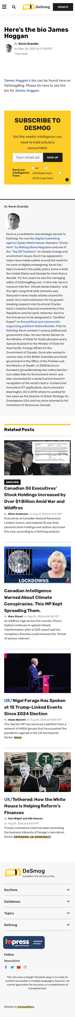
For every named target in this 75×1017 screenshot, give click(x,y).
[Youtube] (18, 967)
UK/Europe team (42, 178)
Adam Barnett (17, 719)
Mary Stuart (15, 616)
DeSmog (43, 7)
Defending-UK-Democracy (32, 836)
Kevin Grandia (28, 44)
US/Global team (42, 173)
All (36, 168)
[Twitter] (12, 967)
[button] (37, 889)
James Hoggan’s (17, 80)
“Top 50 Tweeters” (24, 251)
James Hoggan (27, 90)
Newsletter (12, 961)
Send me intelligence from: (20, 172)
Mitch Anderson (18, 513)
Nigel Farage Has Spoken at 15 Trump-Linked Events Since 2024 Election (35, 707)
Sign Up (53, 157)
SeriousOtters (26, 1006)
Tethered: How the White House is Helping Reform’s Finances (34, 806)
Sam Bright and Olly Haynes (25, 818)
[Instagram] (25, 967)
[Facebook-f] (6, 967)
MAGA (18, 737)
